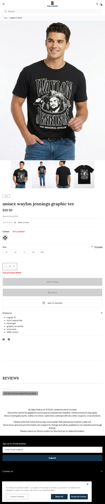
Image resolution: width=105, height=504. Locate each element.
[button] (43, 303)
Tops (5, 18)
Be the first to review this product (21, 393)
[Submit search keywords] (5, 11)
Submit (52, 458)
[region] (47, 491)
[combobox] (52, 11)
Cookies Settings (17, 497)
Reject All (59, 497)
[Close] (87, 484)
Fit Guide (98, 247)
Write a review (23, 222)
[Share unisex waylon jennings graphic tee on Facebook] (9, 339)
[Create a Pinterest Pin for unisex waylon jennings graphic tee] (4, 339)
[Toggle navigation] (4, 4)
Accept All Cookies (78, 497)
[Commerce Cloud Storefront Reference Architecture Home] (52, 4)
